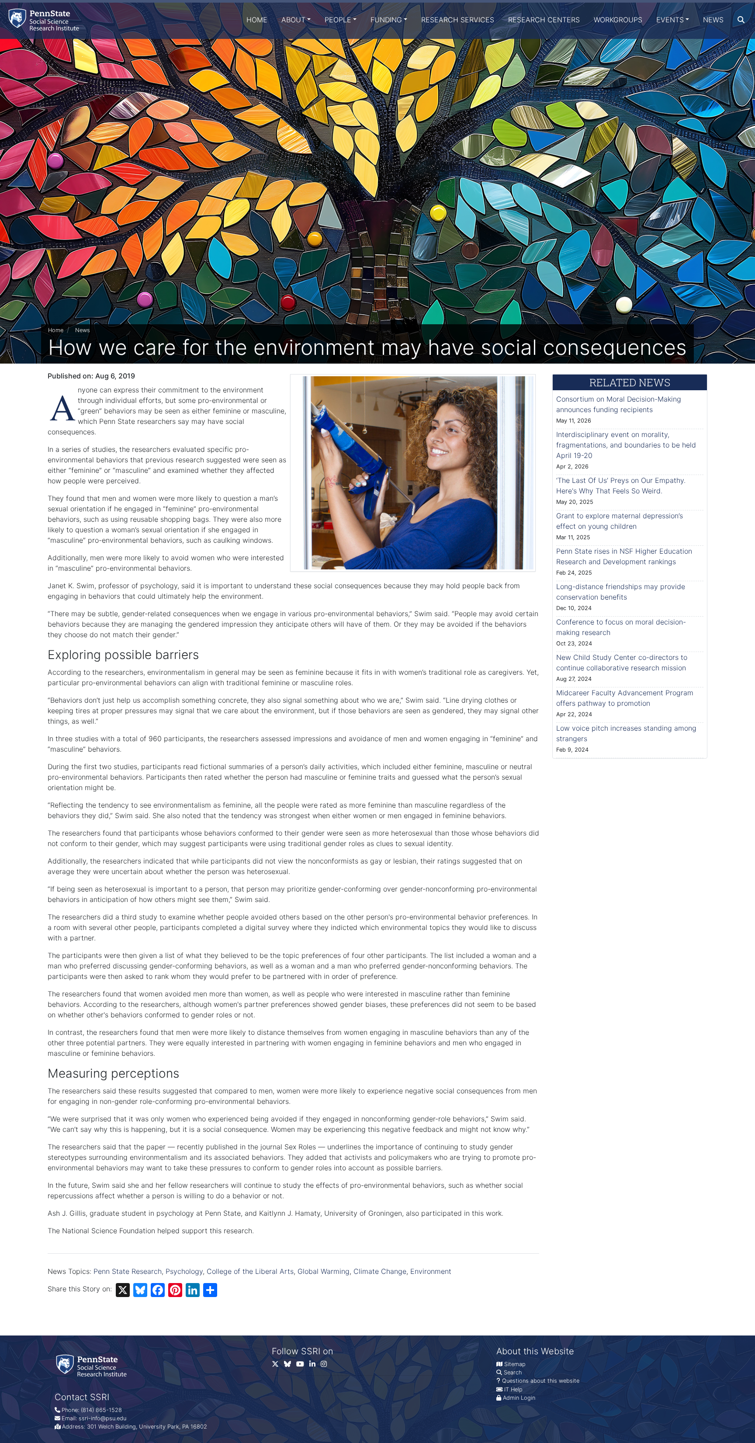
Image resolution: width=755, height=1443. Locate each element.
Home (256, 19)
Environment (430, 1271)
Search (513, 1372)
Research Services (457, 19)
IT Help (513, 1389)
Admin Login (519, 1397)
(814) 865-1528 (101, 1410)
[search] (741, 19)
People (338, 19)
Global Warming (324, 1271)
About (293, 19)
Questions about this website (540, 1380)
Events (670, 19)
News (713, 19)
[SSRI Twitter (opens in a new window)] (278, 1366)
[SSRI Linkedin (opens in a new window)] (315, 1366)
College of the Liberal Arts (250, 1271)
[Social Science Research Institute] (45, 19)
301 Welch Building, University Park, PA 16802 (147, 1426)
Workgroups (618, 19)
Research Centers (544, 19)
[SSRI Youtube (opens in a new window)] (302, 1366)
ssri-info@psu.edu (102, 1418)
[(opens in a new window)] (290, 1366)
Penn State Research (128, 1271)
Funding (386, 19)
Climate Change (379, 1271)
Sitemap (515, 1364)
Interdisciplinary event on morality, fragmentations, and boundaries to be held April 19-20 (626, 445)
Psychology (184, 1271)
